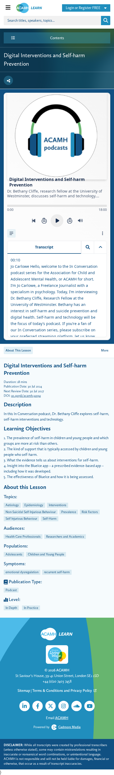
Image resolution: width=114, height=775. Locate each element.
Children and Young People (46, 554)
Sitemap (23, 690)
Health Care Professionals (23, 536)
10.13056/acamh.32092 (26, 396)
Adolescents (14, 554)
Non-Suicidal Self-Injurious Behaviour (31, 512)
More (104, 350)
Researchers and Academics (65, 536)
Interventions (57, 505)
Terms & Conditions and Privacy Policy (62, 690)
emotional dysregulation (22, 572)
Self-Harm (49, 518)
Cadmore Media (69, 727)
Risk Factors (90, 512)
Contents (57, 38)
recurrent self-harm (57, 572)
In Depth (11, 608)
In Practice (31, 608)
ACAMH (62, 670)
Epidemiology (33, 505)
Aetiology (12, 505)
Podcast (11, 590)
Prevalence (68, 512)
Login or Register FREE (83, 8)
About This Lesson (18, 350)
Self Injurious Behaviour (21, 518)
